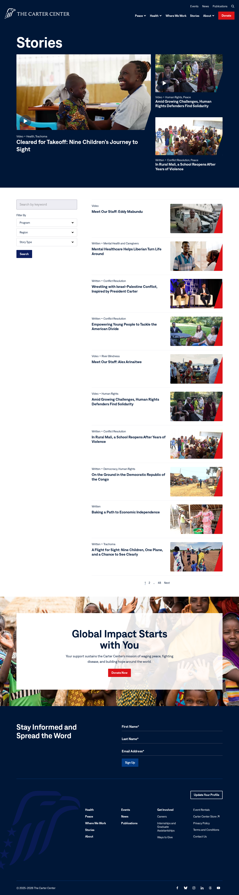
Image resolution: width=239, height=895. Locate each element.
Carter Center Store (206, 816)
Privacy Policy (201, 823)
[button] (232, 6)
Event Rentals (201, 809)
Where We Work (176, 15)
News (205, 6)
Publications (220, 6)
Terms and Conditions (206, 830)
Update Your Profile (206, 796)
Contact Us (200, 836)
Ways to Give (165, 837)
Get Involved (165, 809)
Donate (226, 15)
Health (154, 15)
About (207, 15)
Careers (162, 816)
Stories (194, 15)
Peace (139, 15)
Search (24, 254)
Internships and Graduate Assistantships (166, 827)
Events (194, 6)
